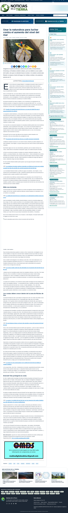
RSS (53, 2)
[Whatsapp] (26, 66)
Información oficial (53, 131)
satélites (13, 493)
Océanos (17, 37)
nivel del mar (28, 463)
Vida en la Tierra (23, 37)
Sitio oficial (52, 176)
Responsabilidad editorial (53, 502)
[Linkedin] (17, 66)
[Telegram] (21, 66)
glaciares (36, 491)
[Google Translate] (28, 66)
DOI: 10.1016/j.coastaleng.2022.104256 (20, 438)
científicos (8, 493)
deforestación (42, 491)
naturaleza (22, 463)
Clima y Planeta (9, 15)
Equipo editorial (44, 502)
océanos (6, 491)
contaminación (56, 491)
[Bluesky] (24, 66)
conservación (37, 493)
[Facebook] (12, 66)
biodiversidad (12, 491)
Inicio (3, 15)
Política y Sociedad (40, 15)
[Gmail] (31, 66)
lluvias (48, 493)
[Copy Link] (33, 66)
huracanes (18, 493)
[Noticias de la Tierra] (15, 8)
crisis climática (30, 493)
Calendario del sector (54, 146)
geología (32, 491)
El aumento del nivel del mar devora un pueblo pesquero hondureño (22, 139)
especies (57, 493)
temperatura (52, 493)
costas (18, 463)
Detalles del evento (53, 162)
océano (33, 463)
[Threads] (19, 66)
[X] (14, 66)
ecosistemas (43, 493)
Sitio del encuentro (53, 205)
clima (14, 463)
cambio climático (23, 491)
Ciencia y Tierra (31, 15)
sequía (52, 491)
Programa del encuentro (54, 191)
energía (47, 491)
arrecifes (10, 463)
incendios (17, 491)
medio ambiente (23, 493)
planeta (62, 491)
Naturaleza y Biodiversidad (20, 15)
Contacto (60, 502)
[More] (35, 66)
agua (28, 491)
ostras (37, 463)
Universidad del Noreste (28, 80)
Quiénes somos (37, 502)
